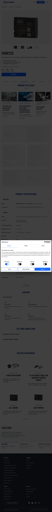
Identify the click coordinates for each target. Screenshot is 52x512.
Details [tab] (26, 245)
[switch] (19, 264)
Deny (9, 269)
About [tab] (43, 245)
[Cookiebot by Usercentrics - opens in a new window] (45, 242)
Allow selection (26, 269)
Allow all (42, 269)
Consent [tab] (9, 245)
